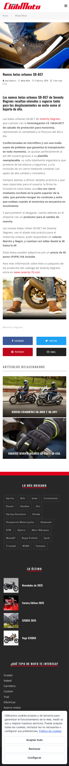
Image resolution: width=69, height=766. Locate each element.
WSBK (25, 545)
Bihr (22, 498)
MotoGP (10, 538)
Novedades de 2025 (32, 585)
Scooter (8, 675)
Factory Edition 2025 (33, 603)
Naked (8, 680)
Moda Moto (25, 80)
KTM (8, 530)
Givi (38, 506)
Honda (36, 514)
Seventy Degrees (50, 119)
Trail (6, 697)
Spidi (47, 538)
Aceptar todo (34, 739)
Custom (8, 691)
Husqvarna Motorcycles (20, 522)
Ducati (10, 506)
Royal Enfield (29, 538)
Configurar (34, 757)
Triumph (11, 545)
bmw (34, 498)
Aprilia (10, 498)
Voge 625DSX (29, 638)
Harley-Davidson (16, 514)
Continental (51, 498)
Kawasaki (46, 522)
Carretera (9, 686)
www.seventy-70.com (27, 272)
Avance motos (12, 707)
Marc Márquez (40, 530)
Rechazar (34, 748)
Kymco (21, 530)
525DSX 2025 (29, 620)
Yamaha (40, 545)
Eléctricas (9, 702)
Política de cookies (50, 731)
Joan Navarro (10, 80)
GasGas (24, 506)
